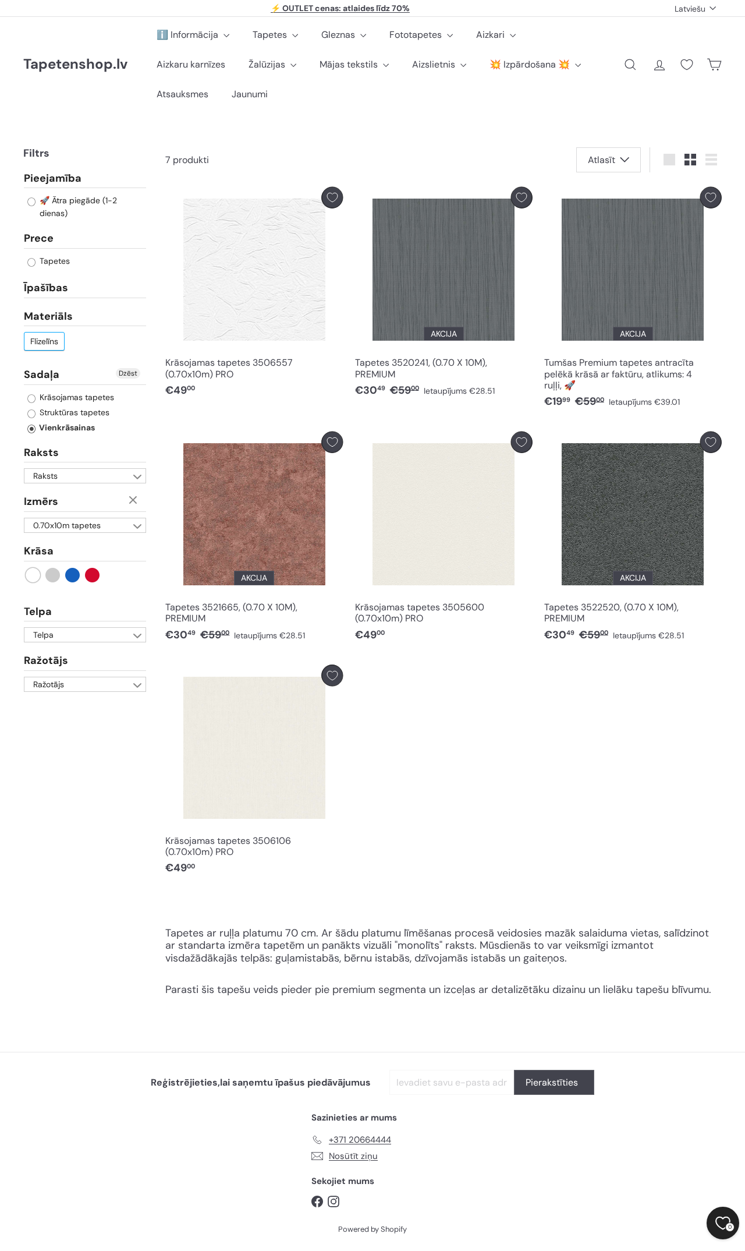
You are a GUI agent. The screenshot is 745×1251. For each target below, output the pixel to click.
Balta (33, 574)
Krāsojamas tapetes (75, 396)
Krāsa (39, 550)
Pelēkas (53, 574)
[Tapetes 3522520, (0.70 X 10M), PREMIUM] (633, 539)
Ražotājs (46, 660)
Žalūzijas (268, 64)
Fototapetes (416, 35)
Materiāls (48, 316)
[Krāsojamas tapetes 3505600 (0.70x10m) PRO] (444, 539)
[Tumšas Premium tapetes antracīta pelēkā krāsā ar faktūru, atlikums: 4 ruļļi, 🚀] (633, 300)
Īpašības (46, 287)
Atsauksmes (182, 94)
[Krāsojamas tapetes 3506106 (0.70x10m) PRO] (254, 772)
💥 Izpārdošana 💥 (530, 64)
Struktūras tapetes (73, 412)
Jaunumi (250, 94)
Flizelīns (44, 341)
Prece (39, 238)
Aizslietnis (434, 64)
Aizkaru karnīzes (191, 64)
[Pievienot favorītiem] (332, 197)
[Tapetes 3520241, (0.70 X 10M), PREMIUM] (444, 295)
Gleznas (339, 35)
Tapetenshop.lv (75, 64)
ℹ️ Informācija (189, 35)
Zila (73, 574)
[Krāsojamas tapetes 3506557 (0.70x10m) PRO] (254, 295)
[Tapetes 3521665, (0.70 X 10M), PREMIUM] (254, 539)
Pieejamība (52, 178)
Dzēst (128, 373)
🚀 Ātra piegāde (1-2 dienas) (77, 206)
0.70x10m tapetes (67, 525)
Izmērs (41, 501)
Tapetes (271, 35)
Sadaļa (41, 374)
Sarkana (93, 574)
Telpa (38, 611)
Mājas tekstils (350, 64)
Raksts (41, 452)
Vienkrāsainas (66, 427)
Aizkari (491, 35)
